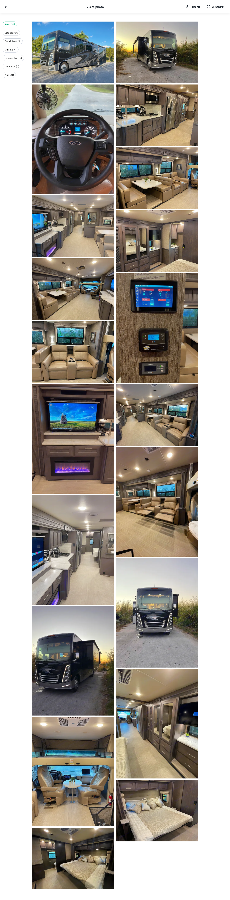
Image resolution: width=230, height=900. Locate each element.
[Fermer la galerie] (6, 6)
